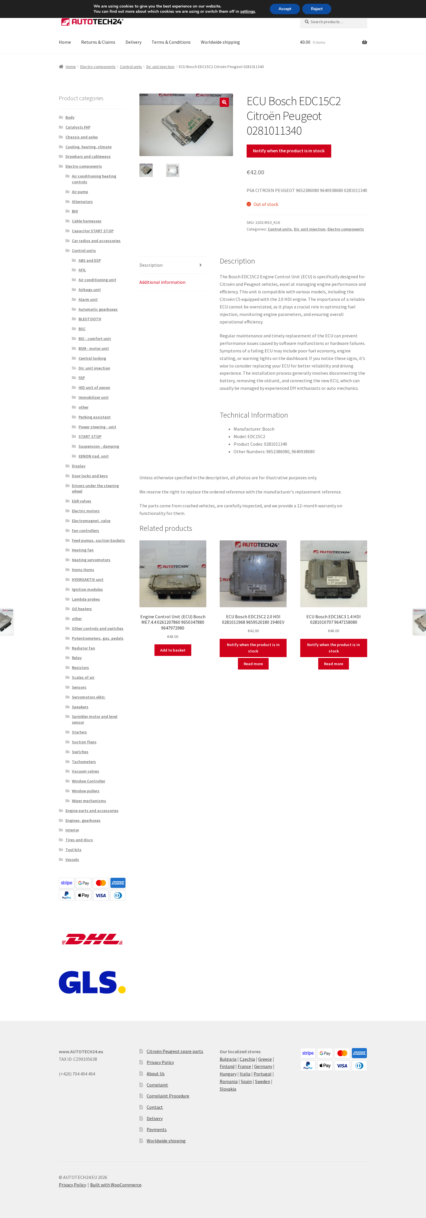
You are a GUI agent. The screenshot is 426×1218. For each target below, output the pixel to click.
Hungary (228, 1074)
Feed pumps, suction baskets (98, 540)
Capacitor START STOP (93, 230)
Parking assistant (95, 417)
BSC (82, 328)
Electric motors (86, 510)
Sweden (262, 1081)
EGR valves (81, 501)
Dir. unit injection (160, 66)
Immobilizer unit (94, 397)
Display (78, 466)
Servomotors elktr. (88, 697)
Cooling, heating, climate (88, 146)
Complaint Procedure (168, 1096)
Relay (77, 657)
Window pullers (85, 790)
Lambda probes (86, 599)
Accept (284, 9)
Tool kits (73, 849)
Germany (263, 1066)
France (244, 1066)
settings (247, 11)
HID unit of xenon (94, 387)
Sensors (79, 687)
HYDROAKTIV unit (87, 579)
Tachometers (84, 761)
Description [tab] (151, 265)
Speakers (80, 706)
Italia (245, 1074)
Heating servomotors (91, 559)
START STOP (90, 436)
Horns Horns (83, 569)
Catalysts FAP (77, 127)
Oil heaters (82, 608)
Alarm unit (88, 299)
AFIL (82, 270)
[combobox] (333, 21)
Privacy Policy (160, 1062)
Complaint (157, 1085)
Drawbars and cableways (88, 156)
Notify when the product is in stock (289, 150)
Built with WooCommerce (115, 1185)
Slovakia (228, 1089)
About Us (156, 1073)
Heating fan (83, 550)
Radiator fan (83, 648)
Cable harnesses (86, 221)
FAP (82, 377)
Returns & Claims (98, 42)
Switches (80, 751)
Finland (227, 1066)
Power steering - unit (97, 426)
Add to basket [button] (172, 650)
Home (65, 42)
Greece (265, 1059)
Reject (317, 9)
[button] (224, 102)
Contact (155, 1107)
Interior (72, 830)
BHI (75, 211)
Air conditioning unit (97, 279)
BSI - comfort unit (95, 338)
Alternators (82, 201)
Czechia (247, 1059)
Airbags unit (90, 289)
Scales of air (83, 677)
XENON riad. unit (94, 456)
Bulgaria (228, 1059)
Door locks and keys (90, 475)
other (83, 407)
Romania (229, 1081)
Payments (157, 1129)
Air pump (80, 191)
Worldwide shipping (220, 42)
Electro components (98, 66)
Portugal (263, 1074)
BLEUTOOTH (90, 318)
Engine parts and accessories (92, 810)
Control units (131, 66)
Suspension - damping (99, 446)
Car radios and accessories (96, 240)
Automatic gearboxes (98, 309)
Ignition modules (87, 589)
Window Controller (88, 781)
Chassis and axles (81, 137)
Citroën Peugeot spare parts (175, 1051)
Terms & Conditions (171, 42)
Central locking (92, 358)
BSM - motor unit (94, 348)
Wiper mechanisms (89, 800)
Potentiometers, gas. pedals (97, 638)
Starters (79, 732)
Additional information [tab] (162, 282)
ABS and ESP (90, 260)
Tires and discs (79, 839)
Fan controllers (85, 530)
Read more (253, 663)
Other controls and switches (97, 628)
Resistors (80, 667)
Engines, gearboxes (83, 820)
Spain (246, 1081)
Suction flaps (84, 742)
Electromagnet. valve (91, 520)
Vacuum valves (85, 771)
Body (69, 117)
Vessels (72, 859)
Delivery (133, 42)
